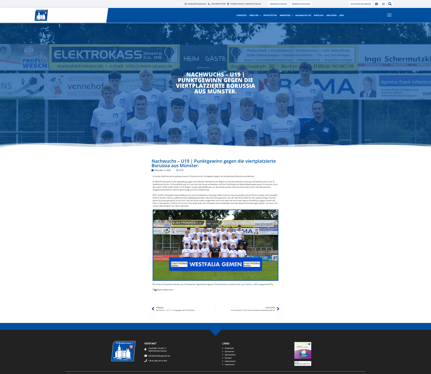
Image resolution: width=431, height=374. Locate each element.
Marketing (285, 15)
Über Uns (253, 15)
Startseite (241, 15)
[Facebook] (376, 4)
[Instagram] (383, 4)
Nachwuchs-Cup (303, 15)
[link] (247, 284)
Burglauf (319, 15)
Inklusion (332, 15)
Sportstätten (270, 15)
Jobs (341, 15)
